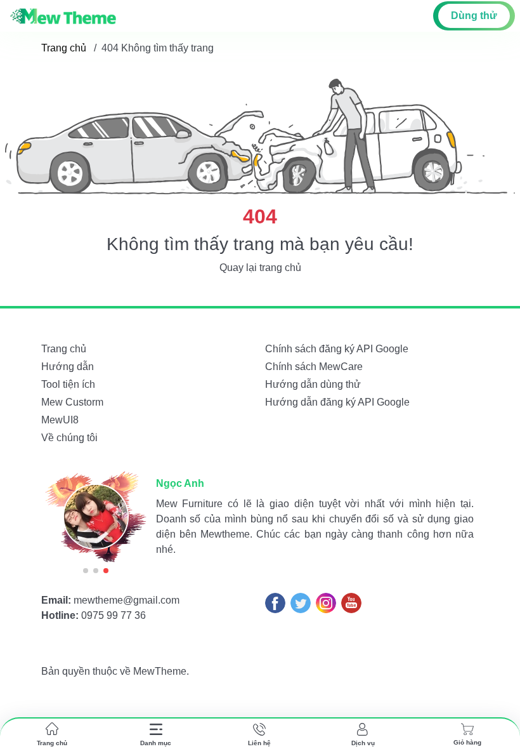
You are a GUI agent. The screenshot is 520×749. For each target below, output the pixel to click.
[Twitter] (300, 603)
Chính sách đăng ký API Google (336, 348)
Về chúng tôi (69, 437)
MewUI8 (60, 419)
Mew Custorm (72, 402)
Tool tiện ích (68, 384)
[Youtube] (351, 603)
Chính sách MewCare (314, 366)
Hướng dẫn (67, 366)
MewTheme (159, 671)
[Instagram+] (326, 603)
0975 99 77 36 (113, 615)
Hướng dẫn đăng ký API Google (337, 402)
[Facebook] (275, 603)
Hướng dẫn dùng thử (313, 384)
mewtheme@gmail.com (126, 600)
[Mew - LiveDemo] (63, 15)
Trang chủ (63, 48)
